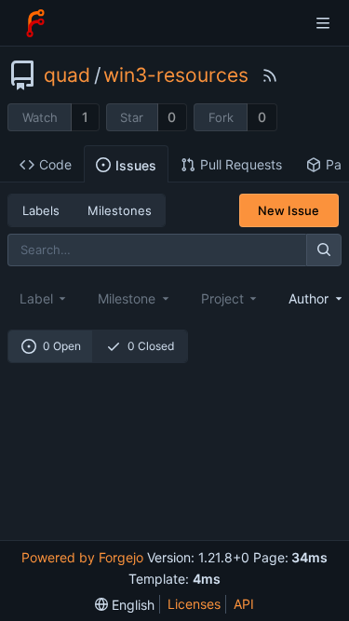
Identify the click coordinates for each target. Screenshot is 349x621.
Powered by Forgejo (82, 557)
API (244, 604)
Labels (41, 210)
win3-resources (175, 75)
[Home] (35, 23)
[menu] (124, 605)
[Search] (324, 250)
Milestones (119, 210)
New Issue (288, 210)
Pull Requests (241, 164)
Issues (135, 165)
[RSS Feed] (270, 75)
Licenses (194, 604)
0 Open (62, 346)
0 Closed (151, 346)
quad (67, 75)
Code (55, 164)
